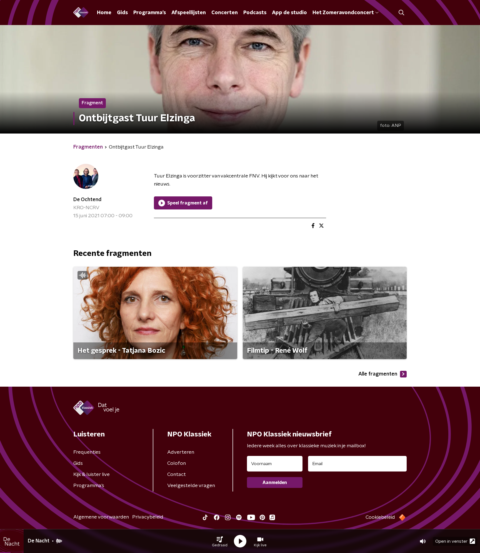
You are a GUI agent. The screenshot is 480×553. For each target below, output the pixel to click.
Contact (176, 474)
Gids (122, 12)
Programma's (149, 12)
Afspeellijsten (188, 12)
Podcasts (254, 12)
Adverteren (180, 452)
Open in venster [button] (451, 541)
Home (104, 12)
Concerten (224, 12)
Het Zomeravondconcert (343, 12)
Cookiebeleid (380, 517)
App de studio (289, 12)
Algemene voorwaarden (101, 517)
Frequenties (87, 452)
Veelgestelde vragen (191, 485)
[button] (220, 541)
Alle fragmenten (377, 374)
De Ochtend (87, 199)
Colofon (176, 463)
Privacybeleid (147, 517)
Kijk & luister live (91, 474)
